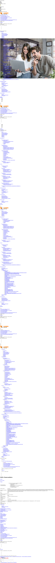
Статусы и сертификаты (5, 34)
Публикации (3, 95)
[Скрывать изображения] (0, 8)
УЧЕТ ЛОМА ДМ (7, 286)
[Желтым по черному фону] (0, 5)
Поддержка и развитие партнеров (6, 91)
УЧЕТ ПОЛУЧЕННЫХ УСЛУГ (9, 290)
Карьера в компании (4, 35)
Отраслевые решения (4, 49)
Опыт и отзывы (2, 529)
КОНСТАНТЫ (7, 274)
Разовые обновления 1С (6, 76)
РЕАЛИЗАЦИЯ (7, 279)
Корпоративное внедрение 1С (7, 68)
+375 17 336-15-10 (3, 15)
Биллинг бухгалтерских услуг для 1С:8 (8, 48)
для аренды (4, 53)
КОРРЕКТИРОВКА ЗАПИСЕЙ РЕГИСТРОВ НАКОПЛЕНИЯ (13, 275)
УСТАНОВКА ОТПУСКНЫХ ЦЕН (9, 281)
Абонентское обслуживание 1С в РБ (8, 75)
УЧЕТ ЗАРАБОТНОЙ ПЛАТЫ (9, 284)
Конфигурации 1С (4, 44)
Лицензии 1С (3, 59)
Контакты (1, 97)
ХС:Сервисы (3, 82)
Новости (1, 517)
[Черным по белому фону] (0, 4)
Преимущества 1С (4, 192)
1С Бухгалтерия (5, 40)
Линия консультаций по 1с (5, 77)
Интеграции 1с (5, 73)
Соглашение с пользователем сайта (16, 556)
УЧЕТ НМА (6, 288)
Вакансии (3, 36)
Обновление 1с (4, 74)
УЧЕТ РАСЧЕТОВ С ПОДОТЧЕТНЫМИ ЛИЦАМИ (11, 291)
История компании (4, 33)
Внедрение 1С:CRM (5, 67)
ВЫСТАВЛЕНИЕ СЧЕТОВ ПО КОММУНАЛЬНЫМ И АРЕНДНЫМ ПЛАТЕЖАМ (15, 272)
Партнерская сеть (4, 195)
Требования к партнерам (5, 90)
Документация (4, 84)
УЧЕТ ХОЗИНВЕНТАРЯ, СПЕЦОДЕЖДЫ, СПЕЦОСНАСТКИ (13, 293)
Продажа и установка (4, 63)
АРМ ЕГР (6, 271)
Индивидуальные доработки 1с (7, 72)
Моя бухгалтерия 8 (5, 45)
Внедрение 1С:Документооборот (7, 66)
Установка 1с (5, 64)
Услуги (1, 522)
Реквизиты (3, 37)
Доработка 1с (3, 71)
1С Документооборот (6, 42)
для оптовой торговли (6, 50)
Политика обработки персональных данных (6, 556)
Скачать (1, 128)
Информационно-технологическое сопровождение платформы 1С (10, 79)
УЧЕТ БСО (6, 282)
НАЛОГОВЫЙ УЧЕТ (7, 277)
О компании (2, 31)
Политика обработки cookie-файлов (26, 556)
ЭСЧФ (2, 86)
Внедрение (3, 65)
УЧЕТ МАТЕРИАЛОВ (8, 287)
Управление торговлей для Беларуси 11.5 (8, 46)
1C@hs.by (1, 22)
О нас (1, 513)
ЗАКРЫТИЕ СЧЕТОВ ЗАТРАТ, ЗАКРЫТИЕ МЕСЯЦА (12, 273)
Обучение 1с (3, 69)
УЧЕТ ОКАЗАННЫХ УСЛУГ (9, 289)
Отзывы (3, 94)
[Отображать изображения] (0, 7)
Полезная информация (5, 83)
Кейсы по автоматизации (5, 201)
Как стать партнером (4, 89)
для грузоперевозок (5, 55)
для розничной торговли (6, 51)
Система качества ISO (3, 515)
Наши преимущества (4, 197)
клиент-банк (4, 57)
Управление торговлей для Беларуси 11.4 (8, 47)
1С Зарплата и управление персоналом (8, 41)
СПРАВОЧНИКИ (7, 280)
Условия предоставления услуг (7, 78)
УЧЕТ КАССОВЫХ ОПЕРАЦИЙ (9, 285)
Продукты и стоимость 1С (3, 518)
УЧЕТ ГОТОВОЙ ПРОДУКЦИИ (9, 283)
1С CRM (4, 43)
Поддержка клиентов (3, 81)
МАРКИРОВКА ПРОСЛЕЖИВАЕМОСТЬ (10, 276)
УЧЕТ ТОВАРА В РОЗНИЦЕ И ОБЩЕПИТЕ (10, 292)
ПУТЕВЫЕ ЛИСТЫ (7, 278)
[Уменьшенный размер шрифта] (0, 1)
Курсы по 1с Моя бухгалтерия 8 (7, 70)
